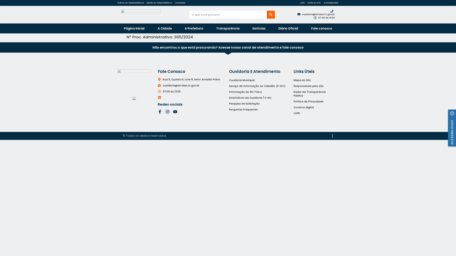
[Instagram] (167, 112)
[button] (452, 128)
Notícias (259, 28)
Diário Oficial (288, 28)
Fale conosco (321, 28)
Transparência (228, 28)
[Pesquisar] (271, 15)
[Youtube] (175, 112)
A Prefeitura (194, 28)
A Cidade (165, 28)
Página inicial (134, 28)
